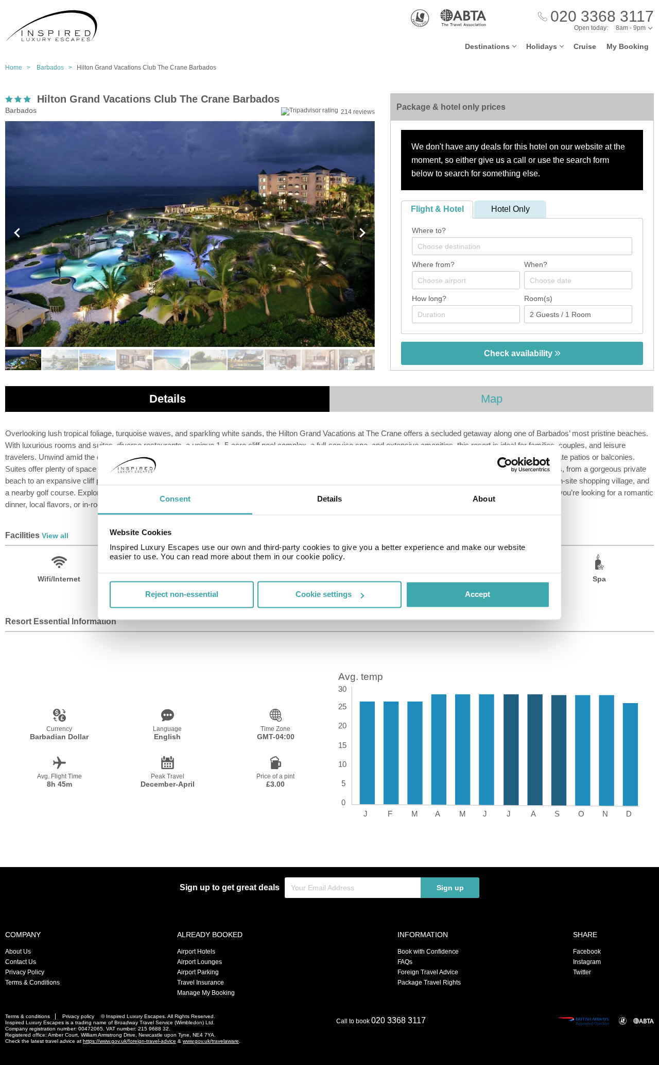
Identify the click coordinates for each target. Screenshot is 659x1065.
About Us (18, 951)
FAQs (404, 962)
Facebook (587, 951)
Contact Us (20, 962)
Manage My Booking (206, 992)
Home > (20, 67)
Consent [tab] (175, 498)
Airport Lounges (199, 962)
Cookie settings (324, 594)
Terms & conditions (27, 1016)
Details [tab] (329, 498)
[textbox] (527, 246)
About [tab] (484, 498)
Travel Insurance (200, 982)
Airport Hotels (196, 951)
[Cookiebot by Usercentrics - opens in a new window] (505, 465)
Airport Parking (198, 972)
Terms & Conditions (32, 982)
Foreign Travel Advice (427, 972)
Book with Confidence (428, 951)
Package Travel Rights (429, 982)
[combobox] (522, 246)
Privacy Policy (24, 972)
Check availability (519, 353)
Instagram (587, 962)
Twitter (582, 972)
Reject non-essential (181, 594)
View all (55, 535)
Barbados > (57, 67)
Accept (477, 594)
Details (167, 398)
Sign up (450, 888)
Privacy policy (78, 1016)
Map (491, 398)
